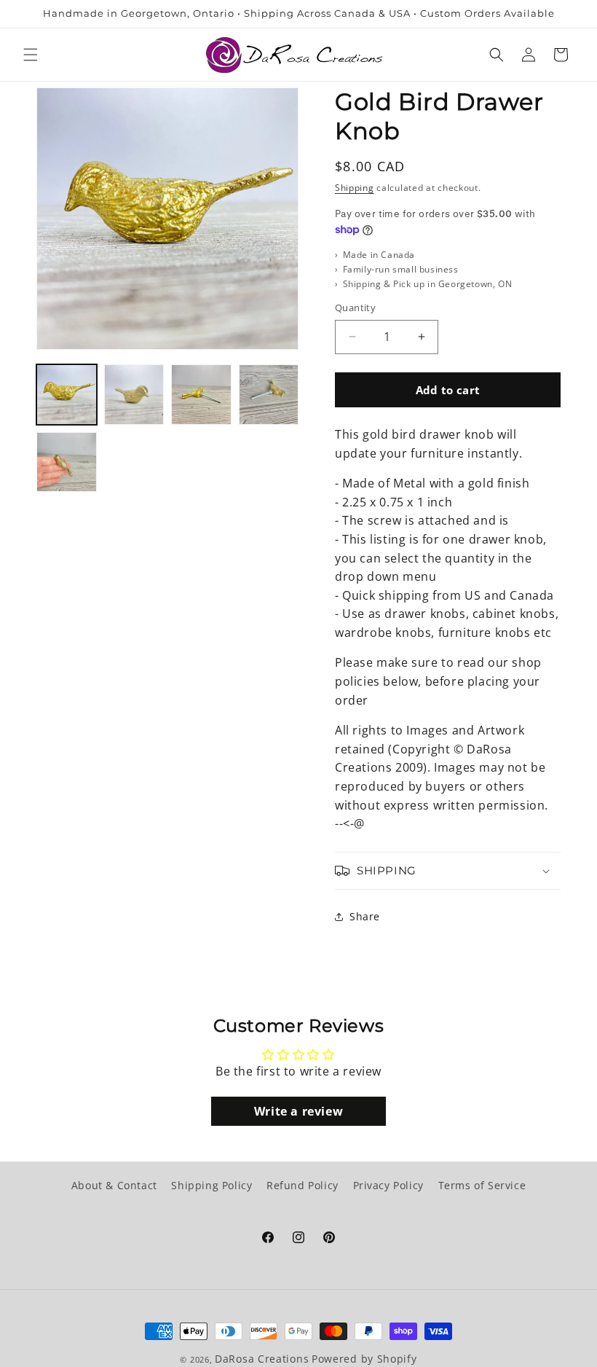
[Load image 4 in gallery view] (269, 394)
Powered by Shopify (364, 1359)
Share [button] (364, 916)
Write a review (298, 1111)
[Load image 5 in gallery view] (66, 462)
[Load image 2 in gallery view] (134, 394)
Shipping (354, 187)
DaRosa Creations (262, 1359)
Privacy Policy (388, 1185)
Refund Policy (302, 1185)
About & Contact (114, 1185)
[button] (31, 55)
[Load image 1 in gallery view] (66, 394)
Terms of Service (482, 1185)
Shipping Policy (211, 1185)
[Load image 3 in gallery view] (201, 394)
